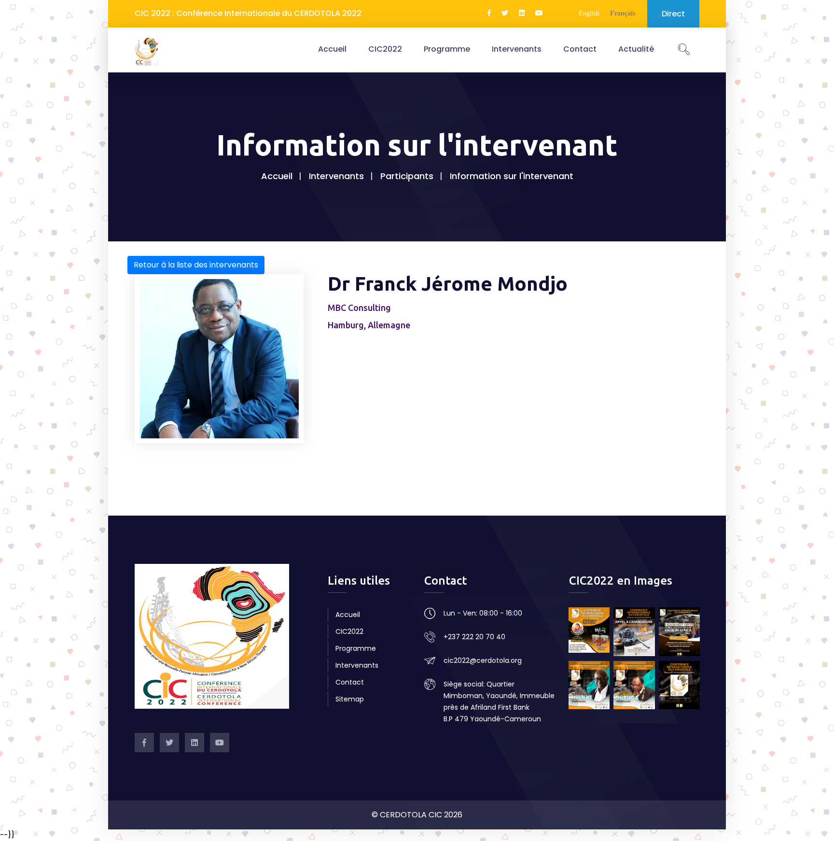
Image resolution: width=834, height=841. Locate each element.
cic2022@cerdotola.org (483, 660)
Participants (406, 176)
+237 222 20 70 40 (474, 637)
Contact (580, 49)
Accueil (332, 49)
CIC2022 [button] (385, 49)
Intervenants (336, 176)
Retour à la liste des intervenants (196, 264)
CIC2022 (349, 631)
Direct (673, 13)
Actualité (636, 49)
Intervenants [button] (517, 49)
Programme (447, 49)
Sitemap (349, 699)
